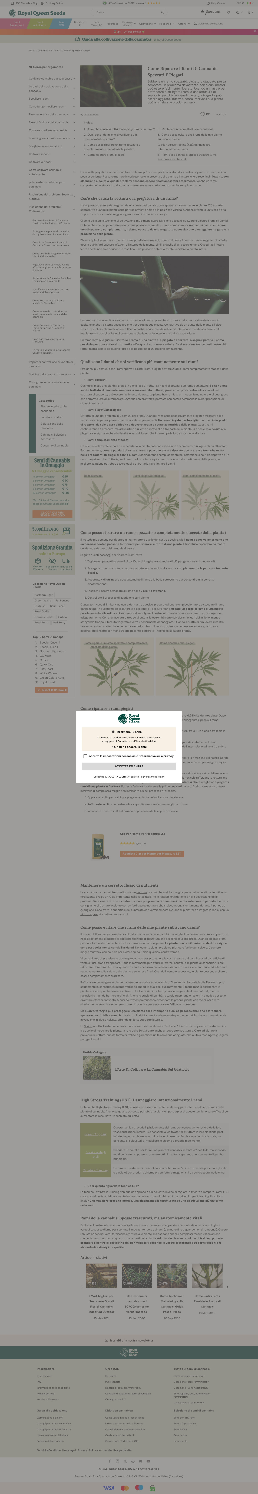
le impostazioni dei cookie (118, 756)
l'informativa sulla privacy (156, 756)
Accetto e (131, 756)
